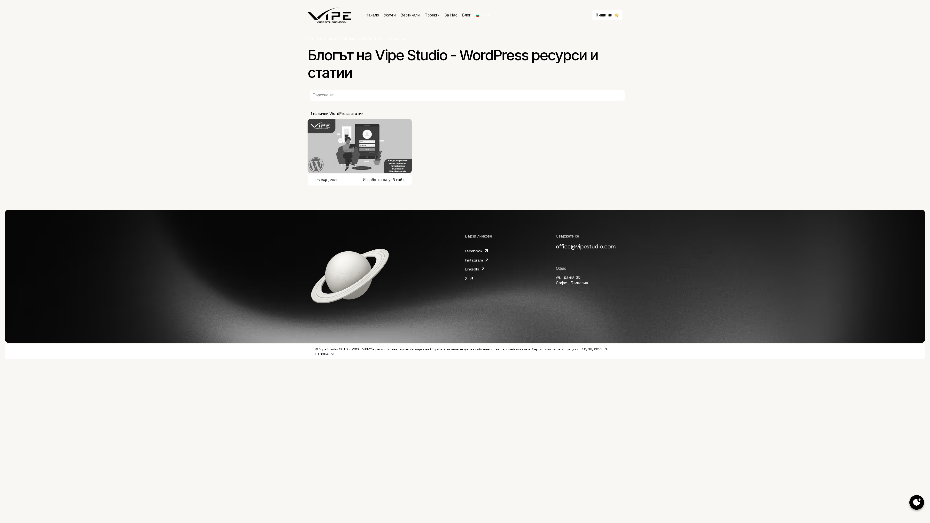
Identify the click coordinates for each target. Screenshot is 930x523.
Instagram (474, 260)
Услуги (390, 15)
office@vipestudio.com (586, 246)
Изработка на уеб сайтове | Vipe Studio (343, 38)
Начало (372, 15)
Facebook (473, 251)
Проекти (432, 15)
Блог (466, 15)
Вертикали (410, 15)
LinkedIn (472, 269)
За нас (450, 15)
